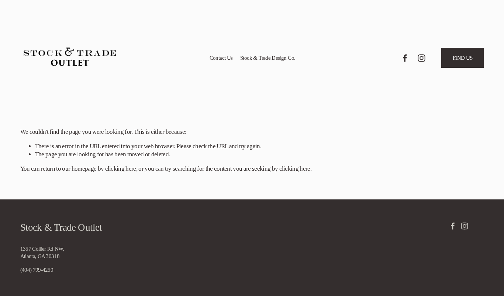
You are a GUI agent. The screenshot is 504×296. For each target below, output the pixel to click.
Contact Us (221, 58)
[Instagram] (421, 58)
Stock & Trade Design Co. (267, 58)
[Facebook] (405, 58)
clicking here (120, 168)
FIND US (463, 58)
